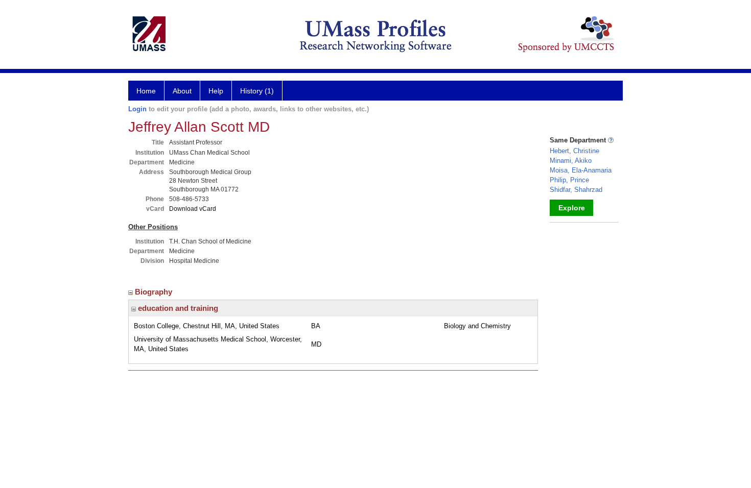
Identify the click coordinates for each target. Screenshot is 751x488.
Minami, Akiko (571, 160)
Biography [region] (154, 291)
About (182, 91)
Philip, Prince (569, 180)
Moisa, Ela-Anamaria (581, 170)
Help (215, 91)
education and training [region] (177, 308)
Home (146, 91)
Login (137, 109)
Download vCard (192, 208)
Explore (571, 208)
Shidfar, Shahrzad (576, 189)
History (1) (257, 91)
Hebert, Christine (574, 151)
